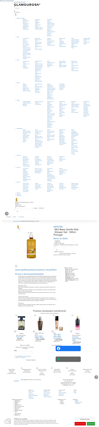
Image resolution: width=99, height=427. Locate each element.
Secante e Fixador (51, 135)
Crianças (49, 183)
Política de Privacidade (25, 356)
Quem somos (31, 391)
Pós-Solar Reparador (61, 185)
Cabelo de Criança (39, 101)
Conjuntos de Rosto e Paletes (74, 146)
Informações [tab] (21, 216)
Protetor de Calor (50, 113)
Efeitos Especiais (75, 133)
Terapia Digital (62, 46)
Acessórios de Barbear (62, 173)
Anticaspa (49, 109)
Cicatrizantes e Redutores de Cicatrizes (38, 77)
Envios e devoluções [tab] (24, 273)
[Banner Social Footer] (68, 348)
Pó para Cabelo (74, 112)
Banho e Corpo (38, 168)
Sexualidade (62, 84)
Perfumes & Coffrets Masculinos (49, 34)
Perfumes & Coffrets (49, 20)
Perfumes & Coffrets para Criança (50, 28)
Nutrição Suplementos (50, 84)
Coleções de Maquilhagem (26, 25)
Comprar (35, 208)
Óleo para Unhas (50, 131)
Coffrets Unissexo (38, 27)
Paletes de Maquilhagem (26, 28)
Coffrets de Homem (37, 23)
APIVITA (58, 226)
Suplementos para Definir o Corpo (51, 90)
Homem (18, 167)
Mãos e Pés (73, 61)
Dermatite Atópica (39, 86)
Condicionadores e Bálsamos (27, 103)
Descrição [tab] (19, 269)
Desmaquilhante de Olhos (38, 146)
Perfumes (19, 155)
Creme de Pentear (75, 107)
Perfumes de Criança (62, 157)
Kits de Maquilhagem (26, 23)
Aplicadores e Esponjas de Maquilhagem (62, 138)
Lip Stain (25, 140)
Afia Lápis (61, 135)
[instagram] (15, 381)
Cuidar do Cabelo (26, 101)
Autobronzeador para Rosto (74, 185)
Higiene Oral (25, 89)
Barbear (61, 168)
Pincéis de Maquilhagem (62, 141)
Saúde (18, 82)
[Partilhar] (16, 264)
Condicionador (38, 104)
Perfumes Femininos (49, 157)
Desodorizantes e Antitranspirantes (38, 67)
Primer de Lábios (26, 131)
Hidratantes (37, 38)
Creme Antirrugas (26, 49)
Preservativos (62, 86)
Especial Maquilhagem (26, 20)
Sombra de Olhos (38, 131)
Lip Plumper (25, 136)
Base (72, 137)
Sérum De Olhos (74, 42)
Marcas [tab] (14, 216)
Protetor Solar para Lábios (26, 190)
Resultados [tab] (29, 269)
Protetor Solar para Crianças (50, 185)
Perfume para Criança (62, 160)
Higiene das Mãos (27, 90)
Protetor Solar (26, 183)
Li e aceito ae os (23, 356)
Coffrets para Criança (38, 25)
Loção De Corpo (26, 166)
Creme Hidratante (39, 170)
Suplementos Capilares (50, 95)
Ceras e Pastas (74, 105)
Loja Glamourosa (16, 221)
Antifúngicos (37, 92)
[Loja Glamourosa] (49, 5)
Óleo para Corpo (38, 81)
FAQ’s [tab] (54, 269)
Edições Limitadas (21, 18)
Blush (72, 148)
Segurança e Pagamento (46, 394)
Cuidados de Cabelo (25, 169)
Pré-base (73, 154)
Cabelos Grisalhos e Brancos (27, 180)
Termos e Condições (20, 357)
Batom (24, 141)
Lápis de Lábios (26, 135)
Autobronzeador (74, 183)
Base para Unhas (51, 136)
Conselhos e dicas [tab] (43, 269)
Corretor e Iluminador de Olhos (38, 134)
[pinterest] (16, 381)
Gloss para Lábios (27, 132)
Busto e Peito (38, 80)
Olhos (72, 38)
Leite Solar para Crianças (50, 188)
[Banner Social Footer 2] (68, 359)
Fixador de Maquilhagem (74, 131)
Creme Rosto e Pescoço (26, 45)
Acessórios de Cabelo (62, 102)
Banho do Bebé (62, 66)
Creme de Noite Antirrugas (26, 51)
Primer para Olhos (39, 141)
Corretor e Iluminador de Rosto (74, 140)
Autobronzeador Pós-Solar (62, 188)
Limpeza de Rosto (51, 45)
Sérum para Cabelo (49, 119)
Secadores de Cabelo (62, 106)
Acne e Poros (26, 43)
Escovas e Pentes (63, 104)
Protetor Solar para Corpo (26, 185)
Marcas (18, 193)
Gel (72, 108)
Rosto (18, 37)
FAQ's (75, 392)
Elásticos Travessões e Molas (62, 112)
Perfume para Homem (26, 162)
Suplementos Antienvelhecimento (51, 87)
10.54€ (42, 208)
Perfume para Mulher (50, 164)
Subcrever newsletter (30, 360)
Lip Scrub (25, 133)
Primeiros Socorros (25, 86)
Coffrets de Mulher (39, 29)
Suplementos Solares (50, 92)
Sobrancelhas (38, 140)
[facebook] (17, 381)
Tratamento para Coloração (87, 106)
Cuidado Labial (87, 38)
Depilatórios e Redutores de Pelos (38, 71)
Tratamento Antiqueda (49, 105)
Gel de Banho (26, 159)
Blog (75, 391)
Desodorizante (26, 164)
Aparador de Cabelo (62, 115)
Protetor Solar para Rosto (26, 188)
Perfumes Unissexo (37, 157)
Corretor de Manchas (25, 41)
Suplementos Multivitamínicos (50, 98)
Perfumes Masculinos (25, 157)
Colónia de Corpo (38, 65)
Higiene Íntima (26, 88)
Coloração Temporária (86, 110)
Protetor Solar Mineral (50, 190)
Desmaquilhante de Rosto (74, 135)
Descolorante (86, 104)
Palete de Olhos (38, 143)
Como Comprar (47, 392)
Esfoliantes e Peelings (50, 43)
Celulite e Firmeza (39, 64)
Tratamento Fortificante (49, 117)
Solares (18, 182)
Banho (48, 61)
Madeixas (86, 108)
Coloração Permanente (86, 113)
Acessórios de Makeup (62, 130)
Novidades (19, 195)
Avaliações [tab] (39, 273)
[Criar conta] (15, 13)
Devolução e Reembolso (61, 394)
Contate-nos (46, 391)
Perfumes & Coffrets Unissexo (51, 23)
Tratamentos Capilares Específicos (50, 126)
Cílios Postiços (38, 144)
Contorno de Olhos (51, 178)
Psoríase (37, 90)
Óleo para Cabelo (51, 115)
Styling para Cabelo (73, 102)
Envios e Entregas (47, 396)
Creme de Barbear (63, 170)
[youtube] (14, 381)
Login (60, 391)
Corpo (18, 60)
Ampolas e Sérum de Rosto (27, 57)
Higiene (24, 84)
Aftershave (25, 160)
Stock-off (18, 194)
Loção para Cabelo (73, 110)
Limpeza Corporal (51, 62)
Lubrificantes (62, 85)
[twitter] (18, 381)
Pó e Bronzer (74, 150)
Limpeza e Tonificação (61, 41)
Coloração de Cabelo (86, 102)
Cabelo (18, 100)
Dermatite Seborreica (37, 88)
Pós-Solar (61, 183)
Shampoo (25, 105)
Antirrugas (49, 174)
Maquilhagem (20, 128)
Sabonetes (49, 64)
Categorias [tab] (8, 216)
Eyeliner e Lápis (38, 136)
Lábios (24, 129)
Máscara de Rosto (27, 53)
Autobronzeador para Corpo (74, 188)
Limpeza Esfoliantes (49, 39)
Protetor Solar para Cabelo (38, 185)
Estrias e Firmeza (63, 65)
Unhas (48, 129)
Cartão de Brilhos (62, 392)
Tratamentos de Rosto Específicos (51, 176)
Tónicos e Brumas (27, 47)
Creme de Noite (38, 42)
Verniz (48, 137)
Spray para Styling (75, 104)
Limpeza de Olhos (75, 39)
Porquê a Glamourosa (31, 393)
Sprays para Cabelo (49, 111)
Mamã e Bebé (62, 61)
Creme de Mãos (74, 70)
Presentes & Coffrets (37, 20)
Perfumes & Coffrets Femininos (51, 31)
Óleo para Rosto (38, 49)
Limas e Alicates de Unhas (62, 143)
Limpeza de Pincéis (61, 133)
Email (15, 350)
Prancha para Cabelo (62, 109)
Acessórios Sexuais (61, 88)
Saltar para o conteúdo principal (7, 0)
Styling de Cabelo (26, 176)
